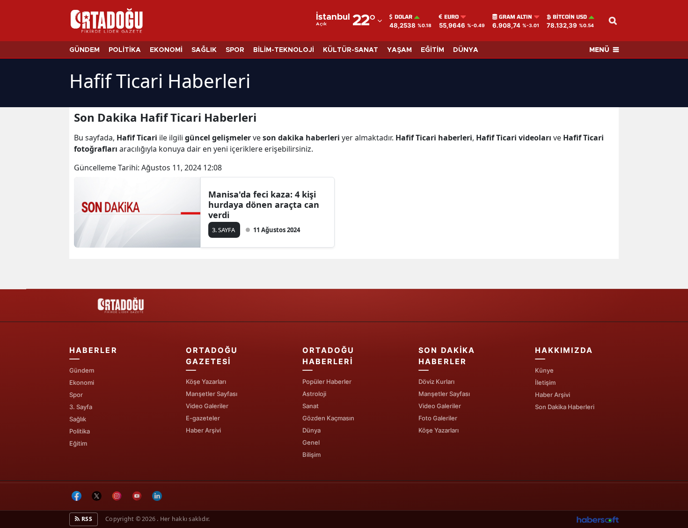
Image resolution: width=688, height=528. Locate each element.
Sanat (310, 406)
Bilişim (311, 454)
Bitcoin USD (570, 17)
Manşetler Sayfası (211, 393)
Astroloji (314, 393)
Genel (311, 442)
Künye (544, 370)
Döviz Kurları (436, 381)
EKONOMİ (166, 50)
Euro (451, 17)
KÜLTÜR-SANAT (350, 50)
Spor (76, 394)
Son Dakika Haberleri (564, 406)
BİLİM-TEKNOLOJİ (283, 50)
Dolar (403, 17)
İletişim (545, 382)
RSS (86, 519)
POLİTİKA (125, 50)
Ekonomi (81, 382)
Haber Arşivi (203, 430)
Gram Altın (515, 17)
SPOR (235, 50)
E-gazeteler (203, 418)
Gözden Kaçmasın (328, 418)
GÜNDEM (84, 50)
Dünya (311, 430)
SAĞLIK (204, 50)
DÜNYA (465, 50)
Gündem (81, 370)
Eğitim (78, 443)
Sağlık (77, 419)
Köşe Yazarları (206, 381)
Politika (79, 431)
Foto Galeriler (437, 418)
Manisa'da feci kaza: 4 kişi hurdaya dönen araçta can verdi (263, 204)
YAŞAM (399, 50)
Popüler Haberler (326, 381)
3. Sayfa (80, 406)
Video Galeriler (207, 406)
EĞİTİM (432, 50)
